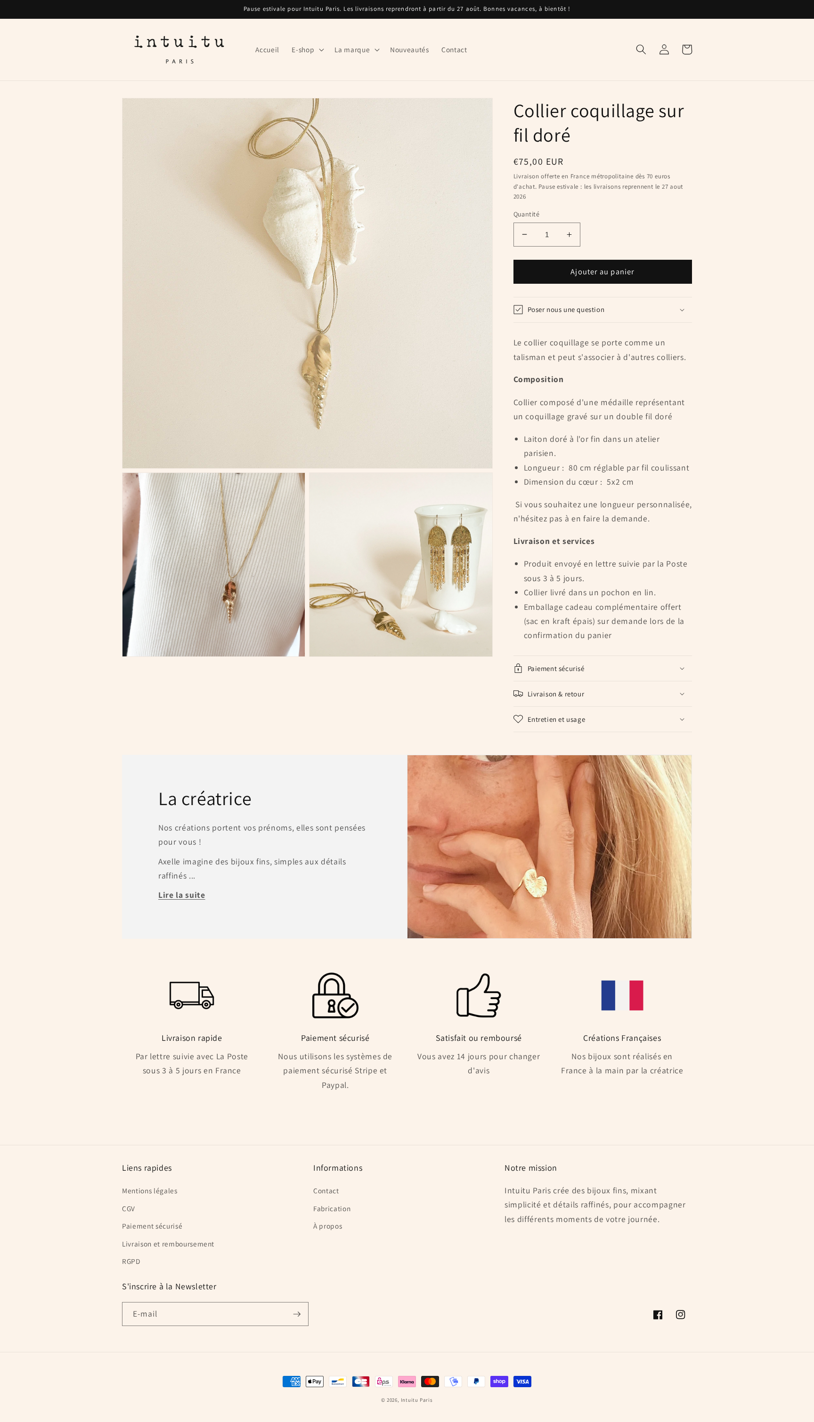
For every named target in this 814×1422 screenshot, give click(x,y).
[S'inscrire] (296, 1314)
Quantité (526, 213)
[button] (306, 49)
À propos (327, 1225)
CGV (128, 1208)
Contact (326, 1190)
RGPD (131, 1261)
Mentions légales (150, 1190)
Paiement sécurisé (152, 1225)
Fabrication (331, 1208)
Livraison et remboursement (168, 1243)
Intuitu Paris (417, 1400)
